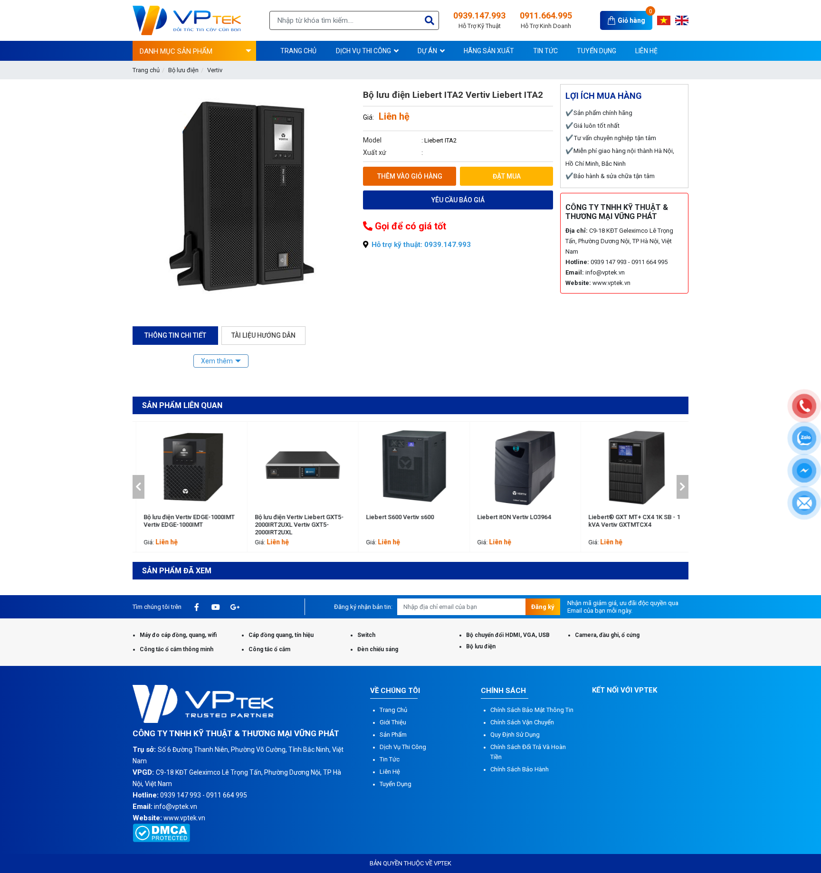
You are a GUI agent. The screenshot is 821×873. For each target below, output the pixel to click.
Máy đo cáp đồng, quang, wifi (178, 635)
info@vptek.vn (605, 272)
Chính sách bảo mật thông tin (531, 709)
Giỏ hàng (631, 20)
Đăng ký (542, 606)
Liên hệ (390, 771)
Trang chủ (146, 70)
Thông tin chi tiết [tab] (175, 335)
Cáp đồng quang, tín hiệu (281, 635)
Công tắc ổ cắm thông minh (176, 649)
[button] (138, 487)
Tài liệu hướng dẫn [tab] (263, 335)
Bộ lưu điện (183, 70)
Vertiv (214, 70)
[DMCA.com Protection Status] (161, 832)
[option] (188, 486)
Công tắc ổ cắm (269, 649)
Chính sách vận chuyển (522, 722)
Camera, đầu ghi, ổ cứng (607, 635)
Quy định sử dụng (515, 734)
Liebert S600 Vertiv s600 (396, 517)
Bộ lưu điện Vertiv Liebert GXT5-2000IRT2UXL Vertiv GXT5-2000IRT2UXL (295, 524)
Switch (366, 635)
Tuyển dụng (395, 784)
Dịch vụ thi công (403, 746)
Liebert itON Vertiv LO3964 (510, 517)
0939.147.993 (479, 19)
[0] (612, 20)
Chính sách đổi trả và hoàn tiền (528, 751)
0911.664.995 (546, 19)
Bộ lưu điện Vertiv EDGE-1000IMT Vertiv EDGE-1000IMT (185, 520)
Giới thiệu (393, 722)
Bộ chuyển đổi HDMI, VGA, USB (508, 635)
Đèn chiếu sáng (377, 649)
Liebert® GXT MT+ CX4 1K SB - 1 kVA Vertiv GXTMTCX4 (630, 520)
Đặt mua (507, 176)
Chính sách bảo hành (519, 769)
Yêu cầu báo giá (458, 200)
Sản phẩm (393, 734)
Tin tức (390, 759)
